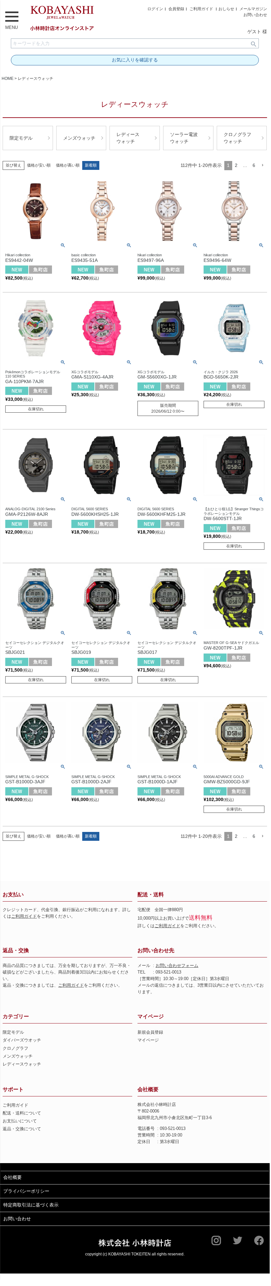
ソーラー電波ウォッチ (184, 138)
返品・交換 (16, 950)
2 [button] (236, 165)
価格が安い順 (39, 165)
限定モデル (21, 138)
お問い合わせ (255, 14)
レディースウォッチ (127, 138)
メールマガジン (253, 9)
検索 (253, 43)
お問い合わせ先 (155, 950)
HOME (7, 78)
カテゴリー (16, 1016)
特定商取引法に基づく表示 (31, 1204)
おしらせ (226, 9)
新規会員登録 (150, 1032)
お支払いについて (20, 1121)
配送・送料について (22, 1113)
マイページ (150, 1016)
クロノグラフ (15, 1048)
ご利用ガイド (201, 9)
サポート (13, 1089)
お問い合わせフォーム (177, 965)
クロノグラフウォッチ (237, 138)
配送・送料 (150, 894)
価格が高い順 (68, 165)
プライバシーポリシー (26, 1191)
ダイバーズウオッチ (22, 1040)
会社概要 (148, 1089)
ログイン (155, 9)
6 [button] (254, 165)
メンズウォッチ (79, 138)
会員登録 (176, 9)
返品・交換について (22, 1129)
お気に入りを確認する (135, 59)
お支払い (13, 894)
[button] (262, 165)
